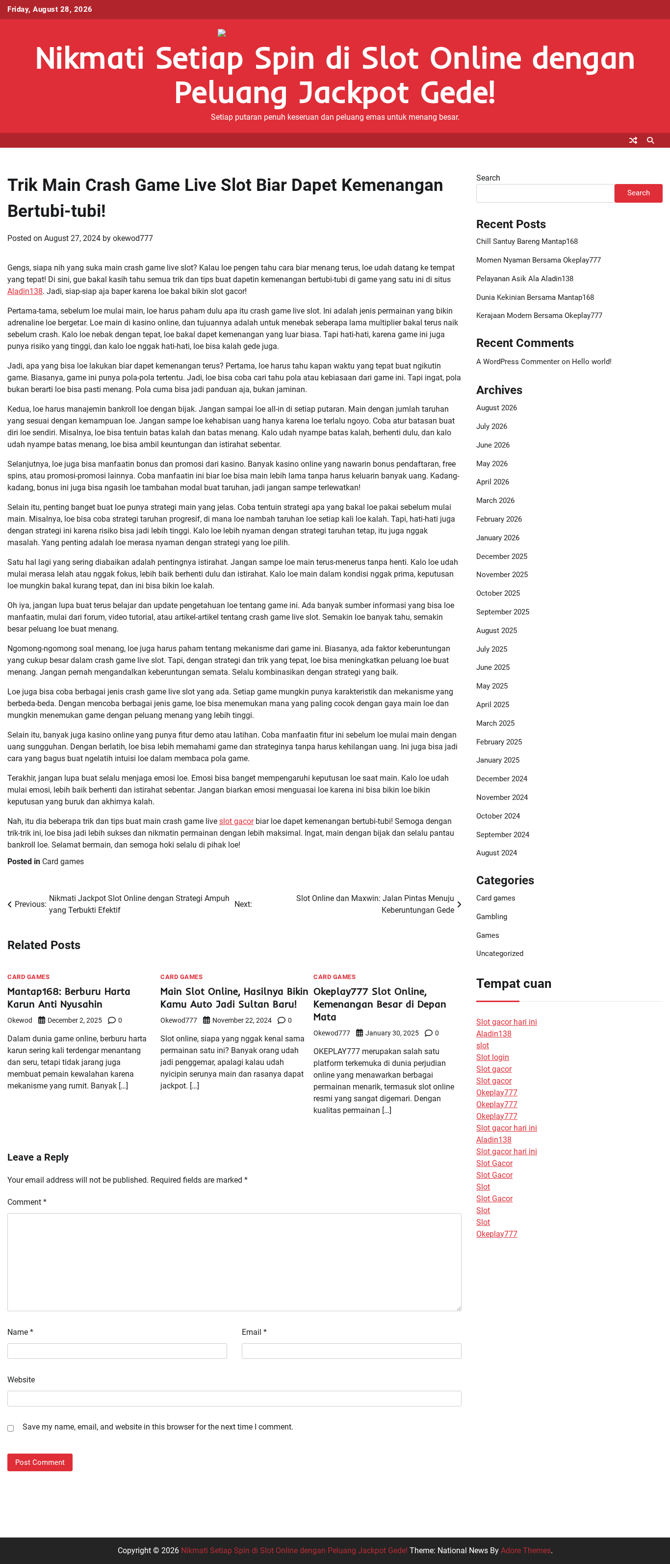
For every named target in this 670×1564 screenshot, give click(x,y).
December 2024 (501, 778)
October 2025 (498, 593)
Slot (483, 1187)
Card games (63, 861)
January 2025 (497, 760)
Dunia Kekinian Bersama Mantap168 (535, 297)
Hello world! (592, 361)
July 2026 (491, 426)
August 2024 (496, 852)
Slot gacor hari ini (506, 1022)
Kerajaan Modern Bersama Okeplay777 (539, 315)
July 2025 (491, 649)
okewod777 (133, 238)
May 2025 (492, 686)
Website (21, 1379)
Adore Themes (526, 1550)
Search (488, 178)
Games (487, 935)
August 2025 (496, 630)
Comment (27, 1202)
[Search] (650, 140)
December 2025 (501, 556)
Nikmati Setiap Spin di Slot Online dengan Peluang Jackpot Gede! (335, 74)
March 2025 (495, 723)
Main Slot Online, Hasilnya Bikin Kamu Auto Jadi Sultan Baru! (234, 997)
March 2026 (495, 500)
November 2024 (502, 797)
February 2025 (499, 742)
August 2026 (496, 407)
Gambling (491, 916)
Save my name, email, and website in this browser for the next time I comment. (158, 1426)
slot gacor (236, 821)
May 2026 (492, 463)
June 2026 (493, 445)
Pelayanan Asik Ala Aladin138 (524, 278)
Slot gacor (494, 1069)
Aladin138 (25, 291)
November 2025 (502, 574)
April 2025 (492, 704)
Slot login (492, 1057)
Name (20, 1332)
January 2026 (497, 537)
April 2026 (492, 481)
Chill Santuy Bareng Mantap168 (527, 241)
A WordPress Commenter (518, 361)
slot (482, 1045)
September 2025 (502, 612)
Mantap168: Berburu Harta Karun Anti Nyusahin (68, 997)
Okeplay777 (496, 1092)
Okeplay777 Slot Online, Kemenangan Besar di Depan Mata (379, 1004)
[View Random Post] (633, 140)
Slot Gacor (494, 1163)
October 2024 (498, 816)
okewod (19, 1020)
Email (254, 1332)
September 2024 (502, 834)
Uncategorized (499, 953)
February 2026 (499, 519)
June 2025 (493, 667)
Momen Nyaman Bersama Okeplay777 (538, 260)
